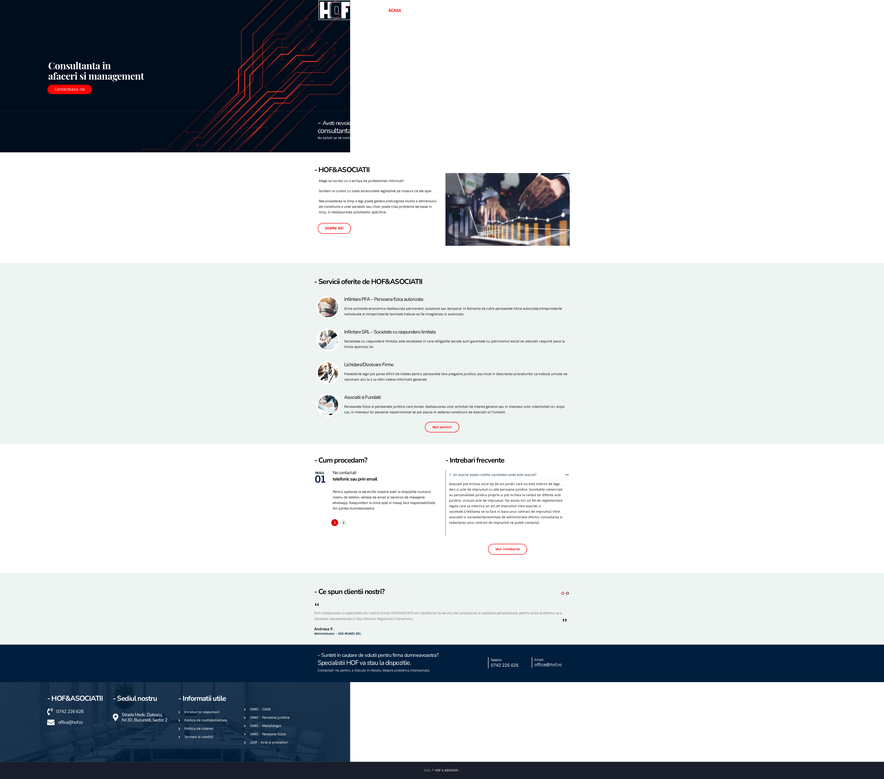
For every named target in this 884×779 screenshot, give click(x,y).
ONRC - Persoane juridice (269, 717)
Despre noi (417, 10)
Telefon (504, 130)
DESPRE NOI (334, 228)
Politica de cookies (198, 729)
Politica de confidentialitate (205, 720)
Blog (540, 10)
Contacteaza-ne (70, 89)
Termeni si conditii (198, 737)
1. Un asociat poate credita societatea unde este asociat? (492, 474)
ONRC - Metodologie (265, 726)
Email (547, 130)
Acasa (394, 10)
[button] (334, 522)
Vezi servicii (442, 427)
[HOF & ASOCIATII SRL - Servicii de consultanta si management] (335, 10)
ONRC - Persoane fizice (268, 734)
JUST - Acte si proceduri (269, 742)
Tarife (468, 10)
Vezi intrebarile (507, 549)
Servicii (446, 10)
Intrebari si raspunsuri (505, 10)
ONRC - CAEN (260, 709)
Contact (559, 10)
